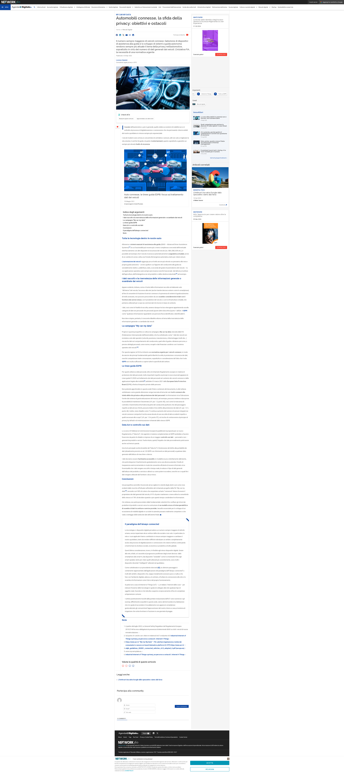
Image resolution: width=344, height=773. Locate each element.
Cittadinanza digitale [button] (66, 7)
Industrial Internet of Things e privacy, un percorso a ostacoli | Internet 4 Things (155, 654)
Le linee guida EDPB (130, 223)
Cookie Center (183, 737)
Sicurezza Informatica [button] (98, 7)
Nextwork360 (122, 745)
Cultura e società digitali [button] (247, 7)
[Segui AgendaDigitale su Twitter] (157, 733)
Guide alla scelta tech (189, 7)
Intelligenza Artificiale (83, 7)
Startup (274, 7)
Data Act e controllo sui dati (133, 225)
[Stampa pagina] (133, 35)
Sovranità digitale (52, 7)
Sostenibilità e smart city (285, 7)
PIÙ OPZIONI (210, 769)
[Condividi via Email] (126, 35)
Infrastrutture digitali (204, 7)
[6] (159, 568)
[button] (5, 7)
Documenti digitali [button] (125, 7)
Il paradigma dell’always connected (135, 230)
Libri (159, 7)
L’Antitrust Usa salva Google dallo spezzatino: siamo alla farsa (140, 680)
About (120, 737)
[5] (126, 490)
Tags (130, 737)
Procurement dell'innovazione (172, 7)
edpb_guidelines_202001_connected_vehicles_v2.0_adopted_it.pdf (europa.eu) (155, 648)
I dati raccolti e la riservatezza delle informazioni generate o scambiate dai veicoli (152, 217)
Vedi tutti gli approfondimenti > (218, 158)
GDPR (124, 362)
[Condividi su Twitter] (123, 35)
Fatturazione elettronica (219, 7)
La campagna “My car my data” (134, 220)
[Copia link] (129, 35)
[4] (144, 381)
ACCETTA (209, 763)
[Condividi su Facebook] (116, 35)
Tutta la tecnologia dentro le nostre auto (138, 215)
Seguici (145, 733)
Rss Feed (135, 737)
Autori (125, 737)
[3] (137, 347)
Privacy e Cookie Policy (146, 737)
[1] (129, 247)
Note (124, 233)
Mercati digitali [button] (263, 7)
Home (118, 30)
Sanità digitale (113, 7)
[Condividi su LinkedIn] (120, 35)
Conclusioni (127, 228)
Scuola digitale (233, 7)
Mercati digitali (127, 30)
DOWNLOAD (221, 54)
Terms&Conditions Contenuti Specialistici (166, 737)
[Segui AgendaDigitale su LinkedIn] (153, 733)
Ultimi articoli (41, 7)
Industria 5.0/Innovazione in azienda (146, 7)
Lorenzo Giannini (121, 60)
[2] (176, 273)
